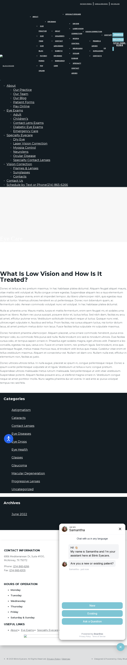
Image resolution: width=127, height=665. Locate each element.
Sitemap (66, 659)
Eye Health (20, 449)
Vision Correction (93, 31)
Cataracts (19, 418)
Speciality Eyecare (47, 630)
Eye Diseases (21, 434)
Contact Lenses (23, 426)
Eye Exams (52, 21)
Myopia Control (24, 147)
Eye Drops (19, 441)
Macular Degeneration (28, 473)
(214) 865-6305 (17, 570)
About (35, 17)
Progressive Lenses (26, 481)
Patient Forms (86, 4)
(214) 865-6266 (21, 566)
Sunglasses (98, 51)
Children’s (59, 36)
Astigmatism (21, 410)
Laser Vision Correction (30, 143)
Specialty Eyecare (73, 14)
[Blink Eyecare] (7, 66)
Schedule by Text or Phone (37, 185)
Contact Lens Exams (28, 123)
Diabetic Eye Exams (28, 127)
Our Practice (22, 90)
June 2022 (19, 514)
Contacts (97, 56)
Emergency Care (25, 131)
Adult (57, 31)
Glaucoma (19, 465)
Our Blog (19, 98)
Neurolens (78, 48)
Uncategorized (23, 489)
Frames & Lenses (25, 168)
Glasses (17, 457)
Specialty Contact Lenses (76, 68)
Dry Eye (76, 23)
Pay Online (115, 4)
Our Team (20, 94)
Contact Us (15, 181)
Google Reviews (101, 4)
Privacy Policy (54, 659)
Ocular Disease (24, 156)
